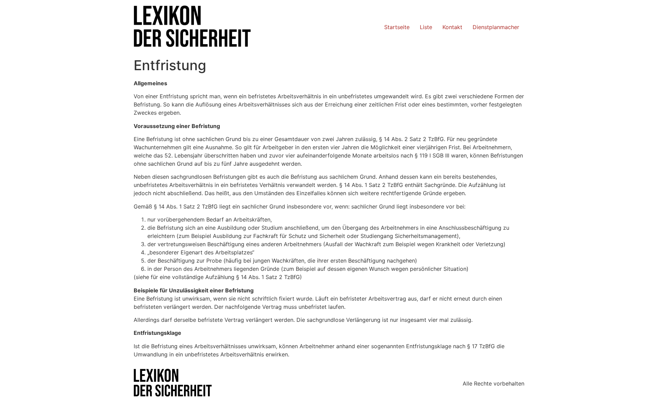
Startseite (397, 27)
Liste (426, 27)
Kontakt (452, 27)
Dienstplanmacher (496, 27)
